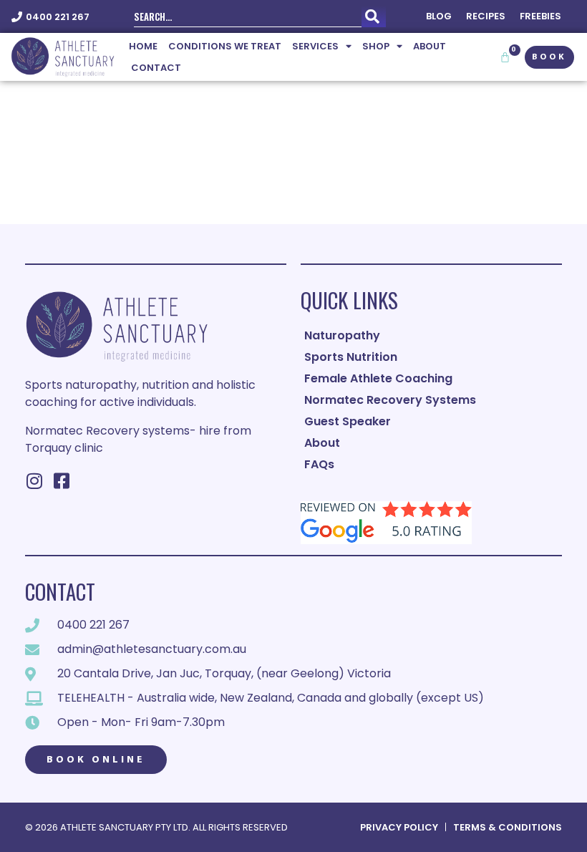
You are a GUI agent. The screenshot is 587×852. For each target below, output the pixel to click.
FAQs (319, 464)
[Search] (374, 16)
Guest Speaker (347, 421)
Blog (439, 16)
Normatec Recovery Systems (390, 400)
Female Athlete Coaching (378, 378)
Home (143, 46)
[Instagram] (34, 481)
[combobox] (248, 16)
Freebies (540, 16)
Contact (156, 67)
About (429, 46)
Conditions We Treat (224, 46)
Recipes (485, 16)
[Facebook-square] (61, 481)
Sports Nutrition (350, 357)
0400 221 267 (57, 17)
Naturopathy (342, 335)
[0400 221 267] (16, 16)
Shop (375, 46)
